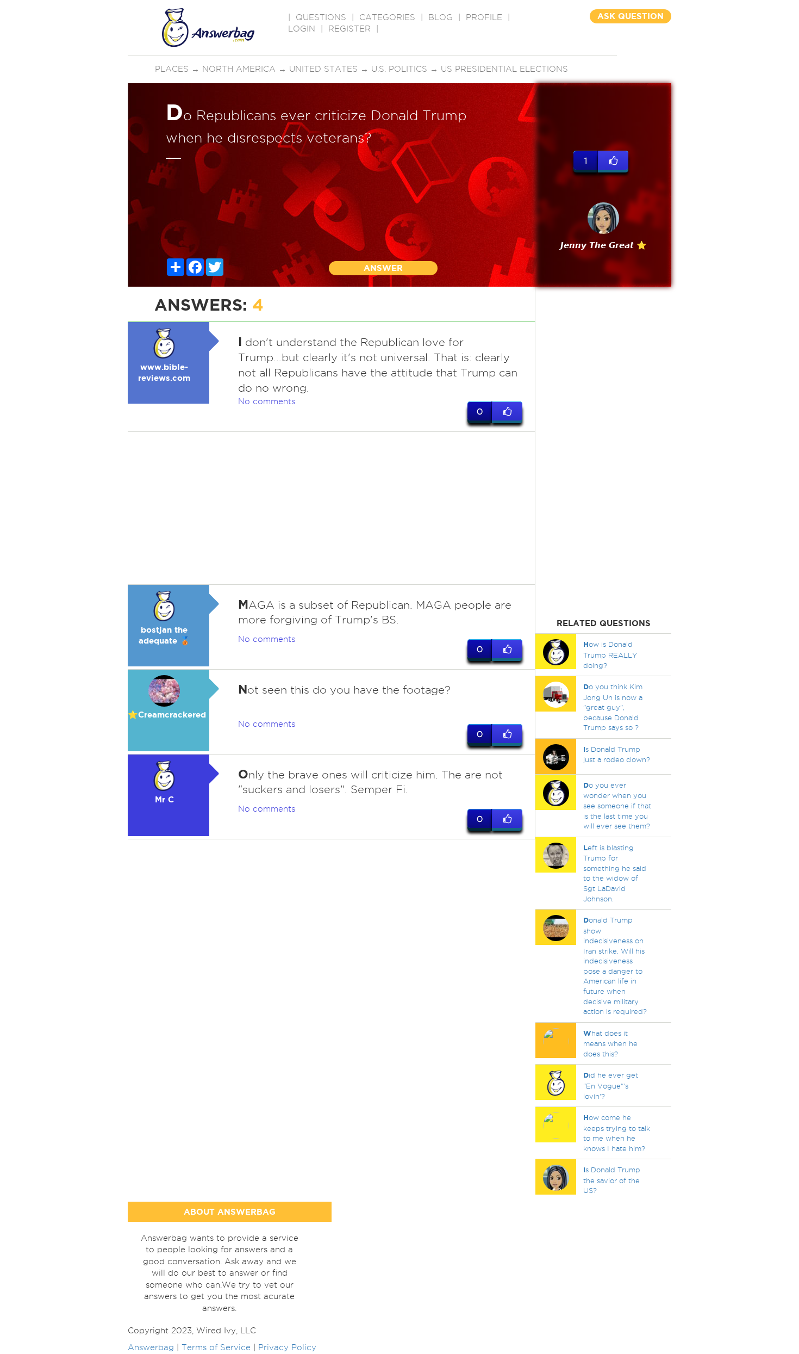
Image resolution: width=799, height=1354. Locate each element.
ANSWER (383, 268)
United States (323, 69)
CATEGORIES (387, 17)
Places (172, 69)
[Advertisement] (331, 508)
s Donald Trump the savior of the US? (611, 1180)
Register (349, 28)
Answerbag (151, 1347)
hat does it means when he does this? (610, 1043)
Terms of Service (216, 1347)
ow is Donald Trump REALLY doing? (610, 654)
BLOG (440, 17)
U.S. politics (399, 69)
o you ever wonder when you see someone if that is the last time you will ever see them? (617, 805)
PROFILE (484, 17)
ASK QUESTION (630, 16)
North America (239, 69)
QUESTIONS (321, 17)
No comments (266, 401)
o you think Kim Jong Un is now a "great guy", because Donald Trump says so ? (612, 707)
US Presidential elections (504, 69)
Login (301, 28)
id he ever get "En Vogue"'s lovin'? (610, 1085)
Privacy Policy (287, 1347)
